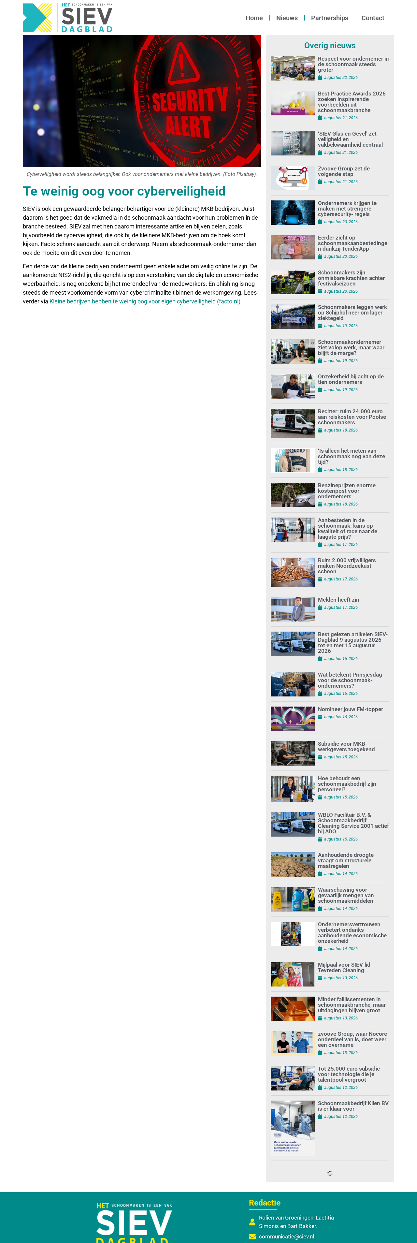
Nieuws (287, 18)
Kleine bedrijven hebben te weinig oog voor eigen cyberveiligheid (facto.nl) (145, 301)
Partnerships (329, 18)
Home (254, 18)
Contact (373, 18)
